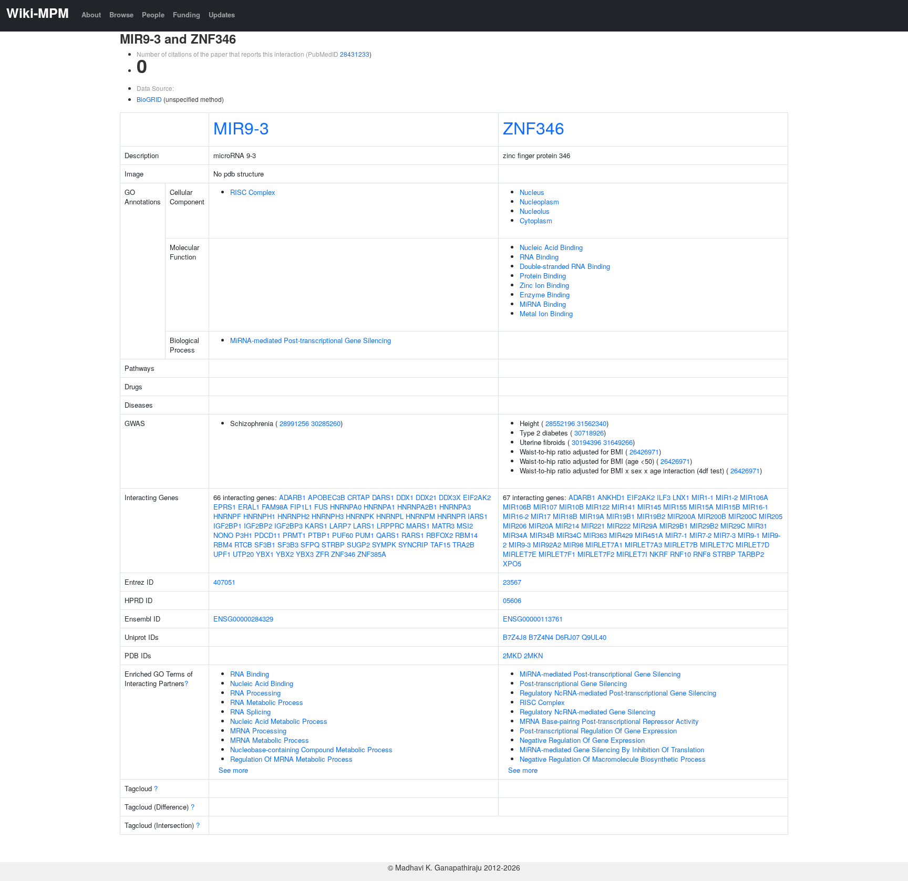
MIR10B (571, 507)
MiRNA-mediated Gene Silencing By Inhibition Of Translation (612, 749)
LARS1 (364, 526)
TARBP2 (751, 554)
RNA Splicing (250, 712)
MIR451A (649, 535)
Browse (121, 14)
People (153, 14)
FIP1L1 (301, 507)
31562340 (591, 423)
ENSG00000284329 (243, 619)
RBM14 (466, 535)
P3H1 (243, 535)
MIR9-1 (749, 535)
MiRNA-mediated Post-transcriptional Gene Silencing (310, 340)
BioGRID (149, 99)
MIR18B (565, 516)
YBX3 (305, 554)
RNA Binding (539, 257)
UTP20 (243, 554)
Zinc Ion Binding (544, 285)
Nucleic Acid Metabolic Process (278, 721)
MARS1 (418, 526)
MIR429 (621, 535)
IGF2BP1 (227, 526)
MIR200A (681, 516)
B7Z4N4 (541, 637)
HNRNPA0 (346, 507)
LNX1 (681, 497)
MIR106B (517, 507)
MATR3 (443, 526)
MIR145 (649, 507)
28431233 (354, 53)
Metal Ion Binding (546, 313)
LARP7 (340, 526)
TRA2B (463, 545)
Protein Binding (543, 276)
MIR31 (757, 526)
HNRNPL (390, 516)
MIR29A (645, 526)
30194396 (586, 442)
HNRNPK (360, 516)
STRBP (333, 545)
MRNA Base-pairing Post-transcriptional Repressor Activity (609, 721)
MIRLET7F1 (557, 554)
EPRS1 (224, 507)
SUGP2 (358, 545)
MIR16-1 (755, 507)
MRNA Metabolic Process (269, 740)
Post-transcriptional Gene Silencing (573, 683)
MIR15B (728, 507)
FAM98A (275, 507)
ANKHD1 (611, 497)
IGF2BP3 (288, 526)
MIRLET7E (519, 554)
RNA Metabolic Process (266, 702)
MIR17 (541, 516)
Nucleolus (535, 211)
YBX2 (285, 554)
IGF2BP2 (258, 526)
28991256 (294, 423)
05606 (512, 600)
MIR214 (567, 526)
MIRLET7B (681, 545)
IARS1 (478, 516)
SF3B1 (264, 545)
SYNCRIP (413, 545)
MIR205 (770, 516)
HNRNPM (420, 516)
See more (233, 770)
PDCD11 (267, 535)
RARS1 (412, 535)
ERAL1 (249, 507)
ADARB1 (292, 497)
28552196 (560, 423)
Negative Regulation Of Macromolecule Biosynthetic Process (613, 759)
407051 (224, 582)
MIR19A (592, 516)
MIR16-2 (516, 516)
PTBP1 (319, 535)
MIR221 (593, 526)
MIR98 (573, 545)
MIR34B (542, 535)
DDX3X (450, 497)
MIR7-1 (676, 535)
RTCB (243, 545)
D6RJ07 (567, 637)
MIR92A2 (547, 545)
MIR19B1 (620, 516)
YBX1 (265, 554)
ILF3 (663, 497)
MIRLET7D (752, 545)
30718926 (589, 433)
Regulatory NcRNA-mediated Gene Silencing (587, 712)
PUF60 (342, 535)
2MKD (512, 655)
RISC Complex (252, 192)
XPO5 (512, 563)
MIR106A (754, 497)
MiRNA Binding (543, 304)
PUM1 (364, 535)
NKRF (658, 554)
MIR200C (742, 516)
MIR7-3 (725, 535)
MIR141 (623, 507)
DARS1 (383, 497)
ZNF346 (533, 127)
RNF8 (701, 554)
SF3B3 (287, 545)
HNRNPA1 (379, 507)
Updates (222, 14)
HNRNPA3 (455, 507)
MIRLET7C (717, 545)
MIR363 (595, 535)
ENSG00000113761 (533, 619)
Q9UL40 (594, 637)
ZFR (322, 554)
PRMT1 (294, 535)
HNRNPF (227, 516)
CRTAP (358, 497)
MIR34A (515, 535)
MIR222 (619, 526)
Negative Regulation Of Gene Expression (582, 740)
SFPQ (310, 545)
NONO (223, 535)
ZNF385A (371, 554)
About (91, 14)
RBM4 (222, 545)
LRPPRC (390, 526)
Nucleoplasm (539, 201)
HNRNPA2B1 (417, 507)
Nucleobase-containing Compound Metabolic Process (311, 749)
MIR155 (675, 507)
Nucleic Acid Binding (551, 247)
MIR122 (598, 507)
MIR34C (568, 535)
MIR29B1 (673, 526)
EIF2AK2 (477, 497)
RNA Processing (255, 693)
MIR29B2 (704, 526)
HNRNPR (451, 516)
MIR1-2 (727, 497)
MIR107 (545, 507)
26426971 (644, 452)
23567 (512, 582)
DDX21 (426, 497)
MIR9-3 (241, 127)
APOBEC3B (326, 497)
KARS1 (316, 526)
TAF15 (440, 545)
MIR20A (541, 526)
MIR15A (701, 507)
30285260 (325, 423)
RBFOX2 (439, 535)
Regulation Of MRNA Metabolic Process (291, 759)
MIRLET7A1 (604, 545)
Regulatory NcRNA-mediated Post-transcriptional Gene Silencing (618, 693)
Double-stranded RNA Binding (565, 266)
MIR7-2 (700, 535)
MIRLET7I (631, 554)
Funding (186, 14)
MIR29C (732, 526)
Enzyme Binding (545, 294)
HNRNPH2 (293, 516)
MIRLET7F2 (595, 554)
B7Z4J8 (515, 637)
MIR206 (515, 526)
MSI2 (465, 526)
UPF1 (222, 554)
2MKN (533, 655)
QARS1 (387, 535)
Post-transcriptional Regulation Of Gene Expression (598, 730)
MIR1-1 (703, 497)
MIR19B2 (651, 516)
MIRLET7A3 (643, 545)
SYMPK (384, 545)
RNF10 (680, 554)
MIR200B (712, 516)
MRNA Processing (258, 730)
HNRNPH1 (259, 516)
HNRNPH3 (328, 516)
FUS (321, 507)
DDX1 (405, 497)
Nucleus (532, 192)
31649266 (618, 442)
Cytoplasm (536, 220)
